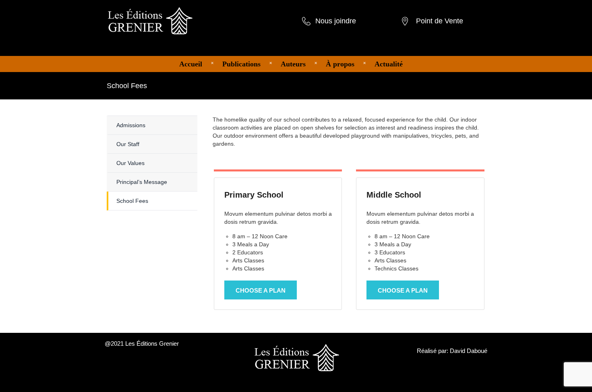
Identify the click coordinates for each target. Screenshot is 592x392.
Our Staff (127, 144)
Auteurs (293, 64)
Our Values (130, 163)
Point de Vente (439, 21)
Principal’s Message (141, 182)
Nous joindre (335, 21)
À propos (340, 64)
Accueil (190, 64)
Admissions (130, 125)
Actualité (389, 64)
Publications (241, 64)
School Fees (132, 201)
